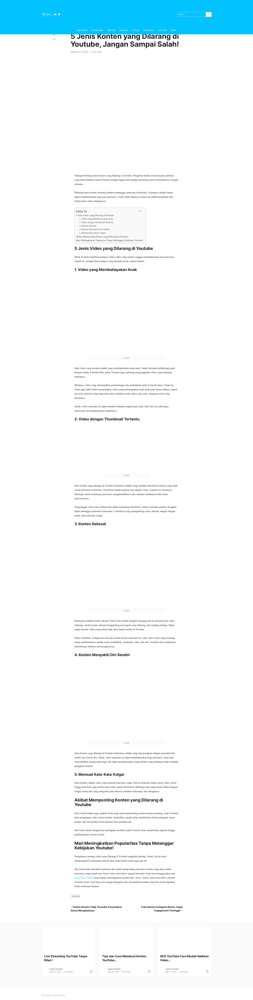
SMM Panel (81, 30)
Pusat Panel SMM (83, 877)
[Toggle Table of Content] (140, 211)
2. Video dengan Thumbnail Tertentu (96, 222)
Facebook (148, 30)
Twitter (111, 30)
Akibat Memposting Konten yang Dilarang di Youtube (102, 236)
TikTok (135, 30)
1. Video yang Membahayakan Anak (96, 219)
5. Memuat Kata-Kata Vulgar (92, 233)
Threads (124, 30)
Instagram (97, 30)
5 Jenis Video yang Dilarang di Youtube (95, 215)
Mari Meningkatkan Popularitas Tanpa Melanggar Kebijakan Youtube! (109, 240)
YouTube (162, 30)
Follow (48, 14)
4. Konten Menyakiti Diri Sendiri (94, 229)
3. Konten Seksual (87, 226)
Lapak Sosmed (56, 969)
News (173, 30)
